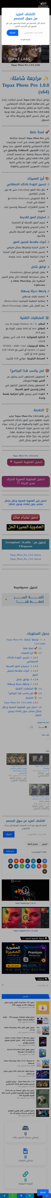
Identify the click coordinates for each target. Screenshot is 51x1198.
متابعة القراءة (25, 39)
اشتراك (12, 32)
